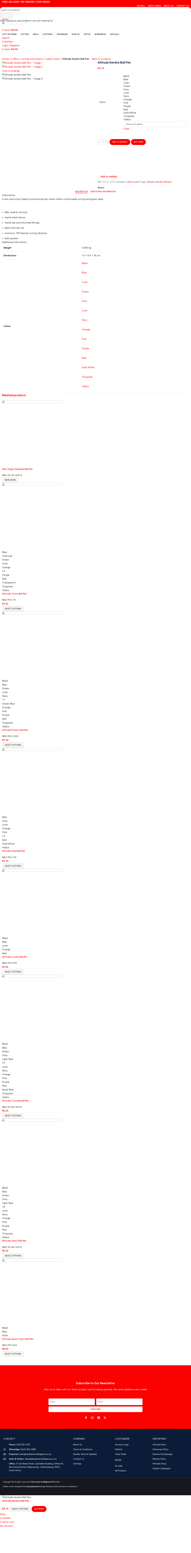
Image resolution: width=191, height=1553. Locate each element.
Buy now (39, 1509)
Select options (20, 1509)
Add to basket (120, 142)
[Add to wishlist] (50, 1508)
